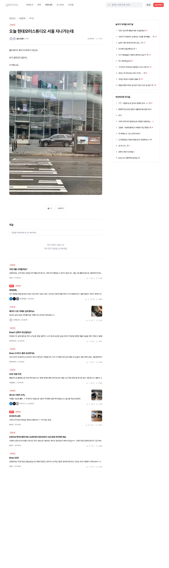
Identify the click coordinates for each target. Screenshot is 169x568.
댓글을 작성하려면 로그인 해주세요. (23, 233)
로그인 (148, 5)
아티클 (71, 5)
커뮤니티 (48, 5)
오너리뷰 (60, 5)
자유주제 (22, 18)
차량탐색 (29, 5)
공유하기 (61, 208)
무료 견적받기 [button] (159, 5)
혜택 (39, 5)
